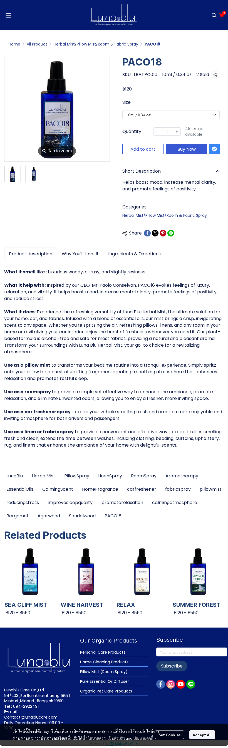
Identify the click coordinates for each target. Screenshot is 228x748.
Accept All (202, 734)
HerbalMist (43, 476)
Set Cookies (169, 734)
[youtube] (180, 684)
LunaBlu (14, 476)
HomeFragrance (100, 489)
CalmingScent (57, 489)
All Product (37, 44)
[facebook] (160, 684)
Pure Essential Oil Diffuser (104, 681)
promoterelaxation (122, 502)
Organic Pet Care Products (106, 691)
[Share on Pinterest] (163, 233)
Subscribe (172, 666)
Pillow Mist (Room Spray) (104, 671)
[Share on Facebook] (147, 233)
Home (14, 44)
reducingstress (22, 502)
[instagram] (170, 684)
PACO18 (113, 516)
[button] (214, 15)
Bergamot (17, 516)
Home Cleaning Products (104, 662)
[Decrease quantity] (157, 131)
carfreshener (141, 489)
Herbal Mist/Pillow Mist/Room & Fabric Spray (96, 44)
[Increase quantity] (177, 131)
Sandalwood (82, 516)
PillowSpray (76, 476)
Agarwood (49, 516)
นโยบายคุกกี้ (143, 738)
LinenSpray (110, 476)
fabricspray (178, 489)
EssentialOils (19, 489)
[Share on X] (155, 233)
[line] (190, 684)
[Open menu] (8, 15)
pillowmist (211, 489)
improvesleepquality (70, 502)
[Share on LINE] (170, 233)
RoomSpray (144, 476)
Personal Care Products (102, 652)
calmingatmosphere (174, 502)
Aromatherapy (181, 476)
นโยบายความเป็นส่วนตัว (105, 738)
